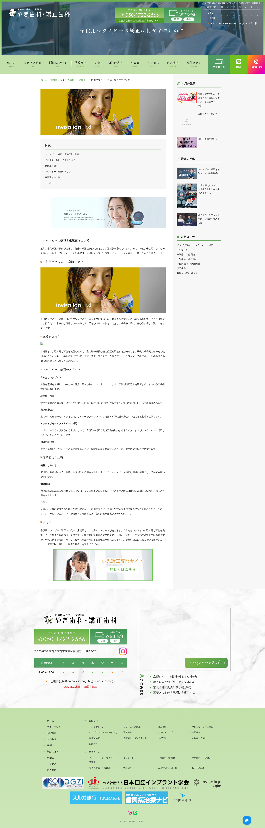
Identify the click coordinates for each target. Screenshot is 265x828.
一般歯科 (196, 732)
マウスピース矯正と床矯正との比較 (62, 154)
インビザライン (96, 727)
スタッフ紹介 (32, 64)
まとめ (48, 183)
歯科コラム (193, 64)
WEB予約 (219, 67)
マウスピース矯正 (131, 727)
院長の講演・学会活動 (188, 263)
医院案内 (51, 733)
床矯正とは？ (51, 165)
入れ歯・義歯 (198, 738)
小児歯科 (162, 738)
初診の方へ (115, 64)
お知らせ (51, 739)
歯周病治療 (94, 738)
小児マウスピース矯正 (202, 727)
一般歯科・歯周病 (186, 254)
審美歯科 (127, 732)
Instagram (256, 66)
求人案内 (173, 64)
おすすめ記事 (198, 768)
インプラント (183, 250)
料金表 (135, 64)
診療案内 (81, 64)
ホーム (11, 64)
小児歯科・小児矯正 (187, 259)
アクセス (153, 64)
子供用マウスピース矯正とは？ (60, 160)
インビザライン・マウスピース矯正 (195, 245)
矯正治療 (162, 727)
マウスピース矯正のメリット (59, 171)
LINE (238, 67)
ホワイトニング (165, 732)
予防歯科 (181, 268)
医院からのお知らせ (187, 273)
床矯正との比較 (52, 177)
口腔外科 (93, 744)
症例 (97, 64)
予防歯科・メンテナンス (135, 738)
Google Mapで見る (203, 662)
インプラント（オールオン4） (103, 732)
